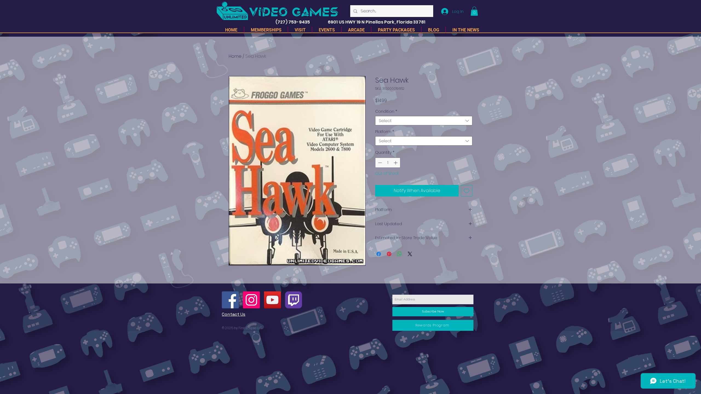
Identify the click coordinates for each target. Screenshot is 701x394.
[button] (474, 11)
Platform (384, 132)
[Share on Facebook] (378, 254)
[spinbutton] (388, 162)
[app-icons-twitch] (293, 299)
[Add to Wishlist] (466, 190)
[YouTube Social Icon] (272, 299)
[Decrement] (379, 162)
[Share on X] (410, 254)
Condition (386, 111)
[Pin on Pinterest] (389, 254)
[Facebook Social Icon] (230, 299)
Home (235, 56)
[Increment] (396, 162)
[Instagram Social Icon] (251, 299)
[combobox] (423, 121)
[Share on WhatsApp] (399, 254)
